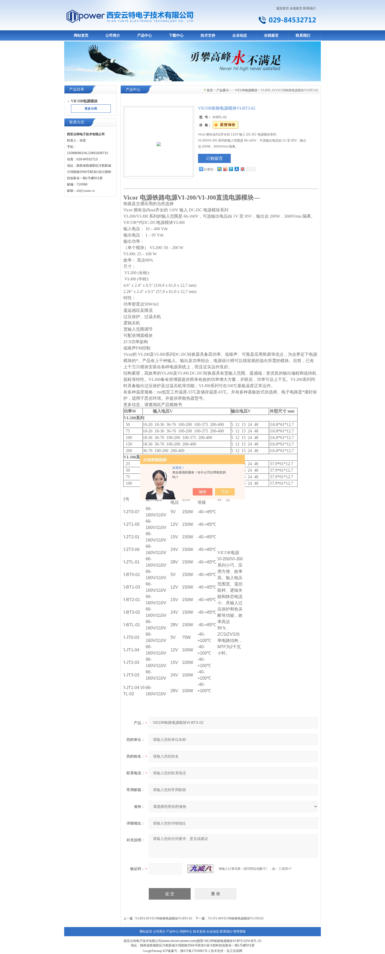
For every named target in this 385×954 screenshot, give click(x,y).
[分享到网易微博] (242, 169)
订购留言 (214, 158)
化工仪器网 (234, 951)
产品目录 (76, 89)
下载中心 (176, 35)
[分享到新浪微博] (225, 169)
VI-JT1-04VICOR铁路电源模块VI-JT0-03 (235, 918)
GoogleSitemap (152, 951)
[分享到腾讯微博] (231, 169)
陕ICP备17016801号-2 (195, 951)
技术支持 (208, 35)
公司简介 (113, 35)
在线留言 (296, 8)
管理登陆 (239, 931)
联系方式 (76, 122)
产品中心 (144, 35)
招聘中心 (186, 931)
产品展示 (222, 90)
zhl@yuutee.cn (85, 191)
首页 (210, 90)
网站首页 (81, 35)
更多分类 (91, 108)
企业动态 (239, 35)
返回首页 (282, 8)
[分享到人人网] (236, 169)
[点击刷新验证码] (200, 868)
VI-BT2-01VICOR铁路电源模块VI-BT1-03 (163, 918)
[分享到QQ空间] (219, 169)
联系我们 (309, 8)
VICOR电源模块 (246, 90)
